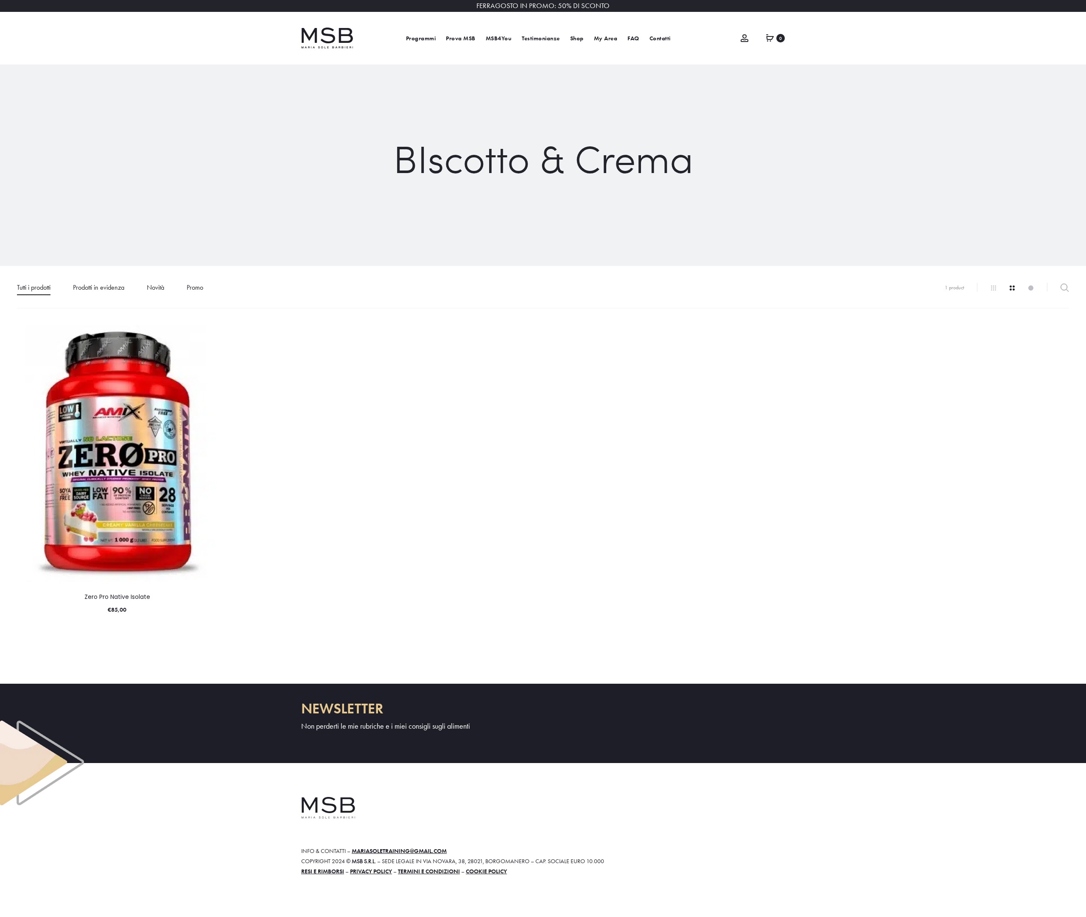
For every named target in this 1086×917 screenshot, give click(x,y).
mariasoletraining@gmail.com (399, 851)
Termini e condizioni (429, 871)
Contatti (660, 38)
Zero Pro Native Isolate (117, 597)
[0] (770, 37)
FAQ (633, 38)
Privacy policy (371, 871)
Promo (195, 287)
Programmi (421, 38)
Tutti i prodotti (33, 287)
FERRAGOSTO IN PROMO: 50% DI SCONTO (543, 5)
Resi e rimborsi (322, 871)
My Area (606, 38)
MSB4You (499, 38)
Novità (155, 287)
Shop (577, 38)
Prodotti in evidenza (98, 287)
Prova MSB (461, 38)
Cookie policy (486, 871)
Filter (1064, 287)
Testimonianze (541, 38)
